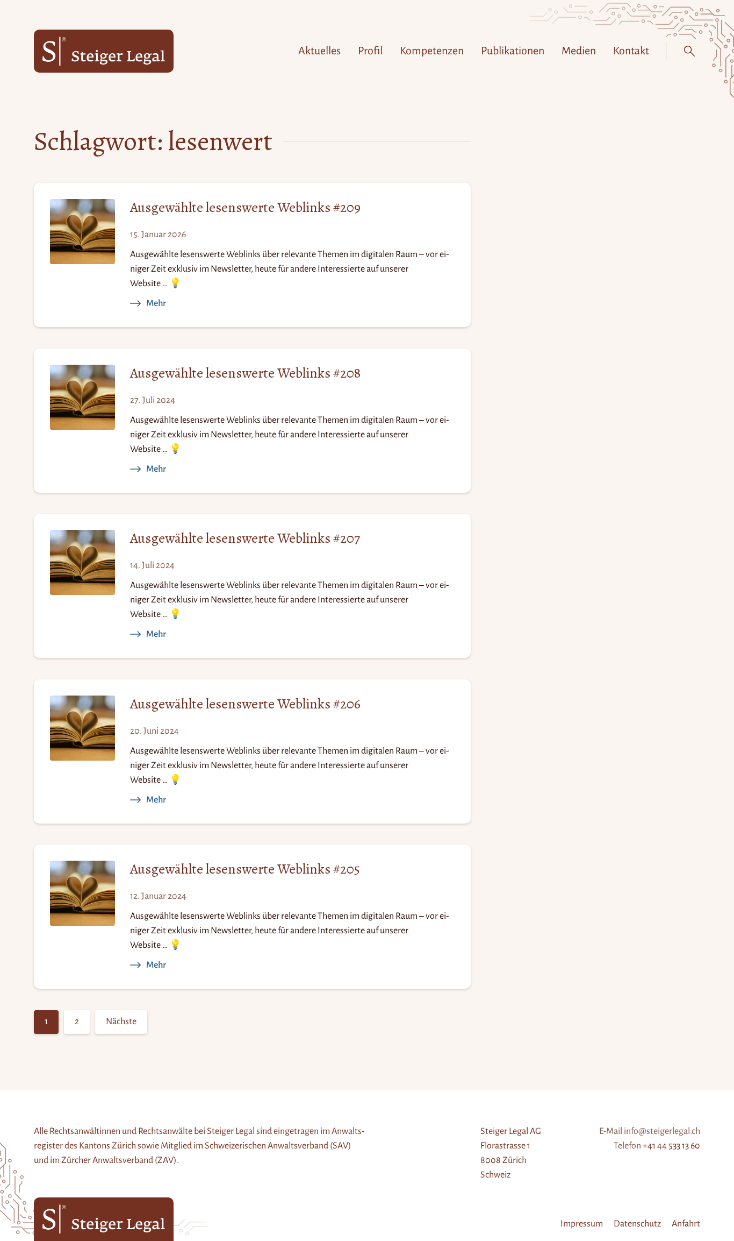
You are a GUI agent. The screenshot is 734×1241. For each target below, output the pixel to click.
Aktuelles (319, 50)
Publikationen (512, 50)
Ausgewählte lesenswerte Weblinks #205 (245, 869)
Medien (579, 50)
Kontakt (631, 50)
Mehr (156, 303)
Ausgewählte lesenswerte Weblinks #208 (245, 373)
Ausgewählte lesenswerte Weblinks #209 (245, 208)
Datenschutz (637, 1224)
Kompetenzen (432, 50)
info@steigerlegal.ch (662, 1131)
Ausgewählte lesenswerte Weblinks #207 (245, 539)
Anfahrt (686, 1224)
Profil (370, 50)
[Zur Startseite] (104, 51)
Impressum (581, 1224)
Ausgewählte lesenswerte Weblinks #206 (245, 704)
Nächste (121, 1021)
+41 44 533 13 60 (671, 1146)
